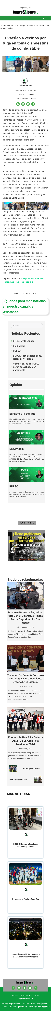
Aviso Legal (36, 1004)
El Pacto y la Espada (22, 413)
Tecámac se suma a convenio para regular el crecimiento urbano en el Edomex (25, 678)
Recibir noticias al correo (25, 293)
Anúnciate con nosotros (39, 1007)
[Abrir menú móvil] (5, 18)
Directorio (13, 1007)
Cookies (25, 1004)
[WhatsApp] (28, 104)
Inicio (2, 25)
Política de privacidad (11, 1004)
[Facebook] (18, 104)
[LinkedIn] (24, 988)
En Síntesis (16, 448)
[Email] (23, 104)
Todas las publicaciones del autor (25, 90)
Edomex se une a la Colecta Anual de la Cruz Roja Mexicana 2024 (25, 741)
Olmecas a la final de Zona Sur (25, 899)
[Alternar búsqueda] (43, 18)
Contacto (23, 1007)
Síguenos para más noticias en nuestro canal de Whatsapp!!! (24, 306)
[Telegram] (33, 104)
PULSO (13, 486)
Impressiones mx (25, 998)
